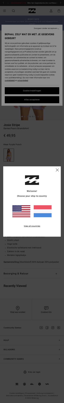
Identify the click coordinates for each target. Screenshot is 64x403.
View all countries (32, 226)
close (57, 169)
